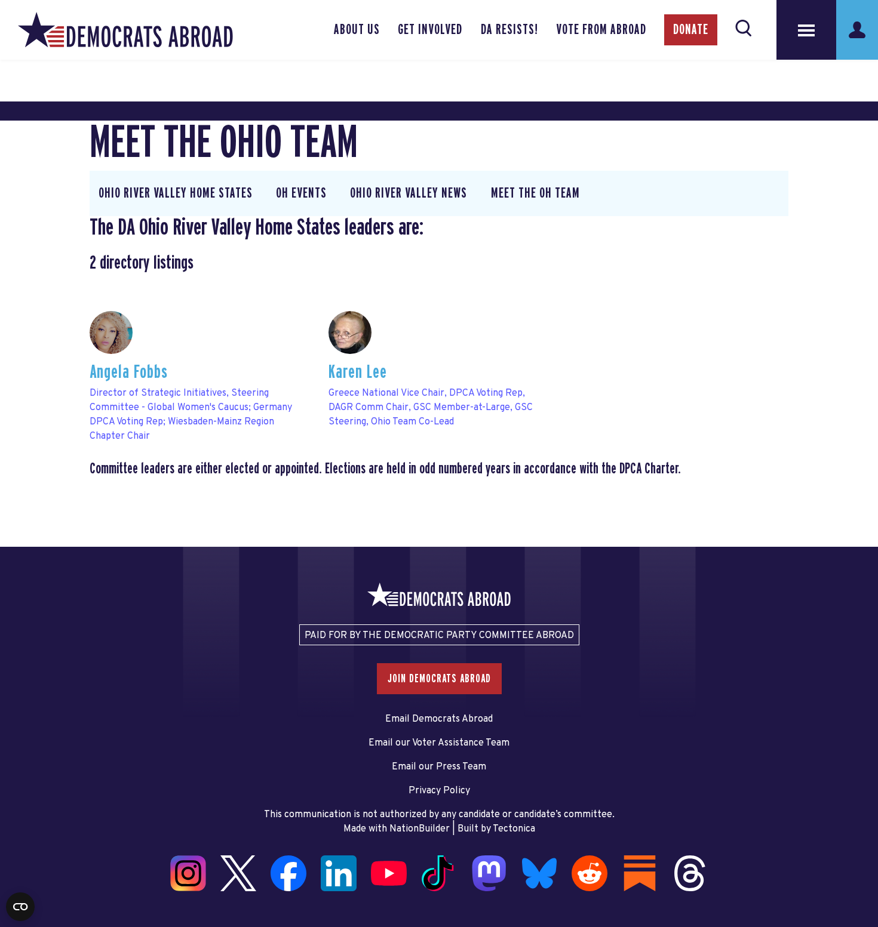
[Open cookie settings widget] (20, 906)
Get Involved (430, 30)
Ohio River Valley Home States (176, 193)
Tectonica (514, 829)
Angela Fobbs (129, 372)
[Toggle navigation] (806, 30)
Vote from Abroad (601, 30)
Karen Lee (358, 372)
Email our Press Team (439, 767)
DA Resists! (509, 30)
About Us (357, 30)
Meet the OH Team (535, 193)
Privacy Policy (439, 791)
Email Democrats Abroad (439, 719)
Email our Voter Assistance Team (439, 743)
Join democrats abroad (439, 679)
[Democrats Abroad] (125, 30)
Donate (690, 30)
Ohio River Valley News (408, 193)
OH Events (301, 193)
